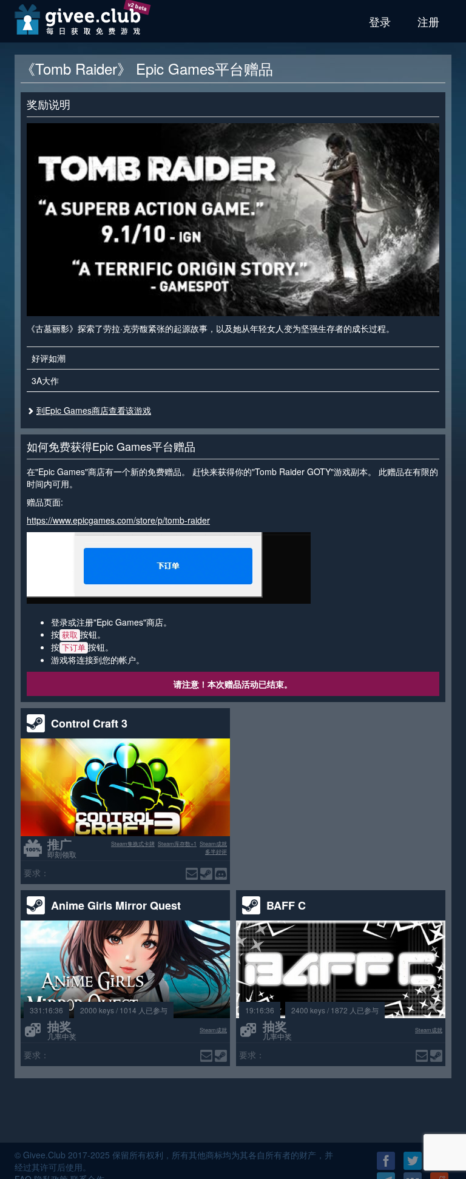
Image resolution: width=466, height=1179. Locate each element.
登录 (380, 21)
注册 (428, 21)
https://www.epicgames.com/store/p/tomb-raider (118, 520)
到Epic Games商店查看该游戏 (93, 410)
